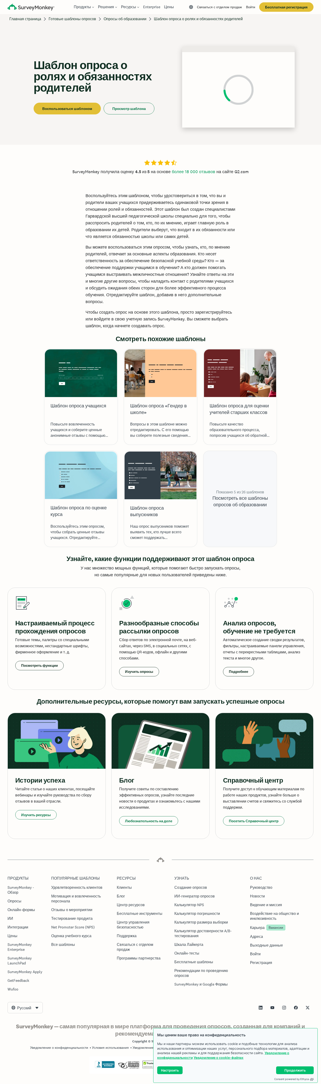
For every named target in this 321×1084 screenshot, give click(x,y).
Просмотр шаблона (129, 108)
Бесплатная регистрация (286, 7)
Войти (250, 7)
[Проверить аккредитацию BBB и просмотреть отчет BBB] (105, 1067)
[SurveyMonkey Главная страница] (31, 7)
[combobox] (25, 1007)
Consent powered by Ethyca (291, 1079)
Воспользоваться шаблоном (67, 108)
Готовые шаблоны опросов (72, 18)
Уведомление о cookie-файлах (218, 1058)
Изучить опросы (139, 671)
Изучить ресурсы (36, 815)
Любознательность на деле (148, 821)
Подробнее (238, 671)
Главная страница (25, 18)
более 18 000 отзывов (193, 171)
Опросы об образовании (125, 18)
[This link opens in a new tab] (260, 1007)
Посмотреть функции (39, 665)
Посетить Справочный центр (253, 821)
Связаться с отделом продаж (219, 7)
